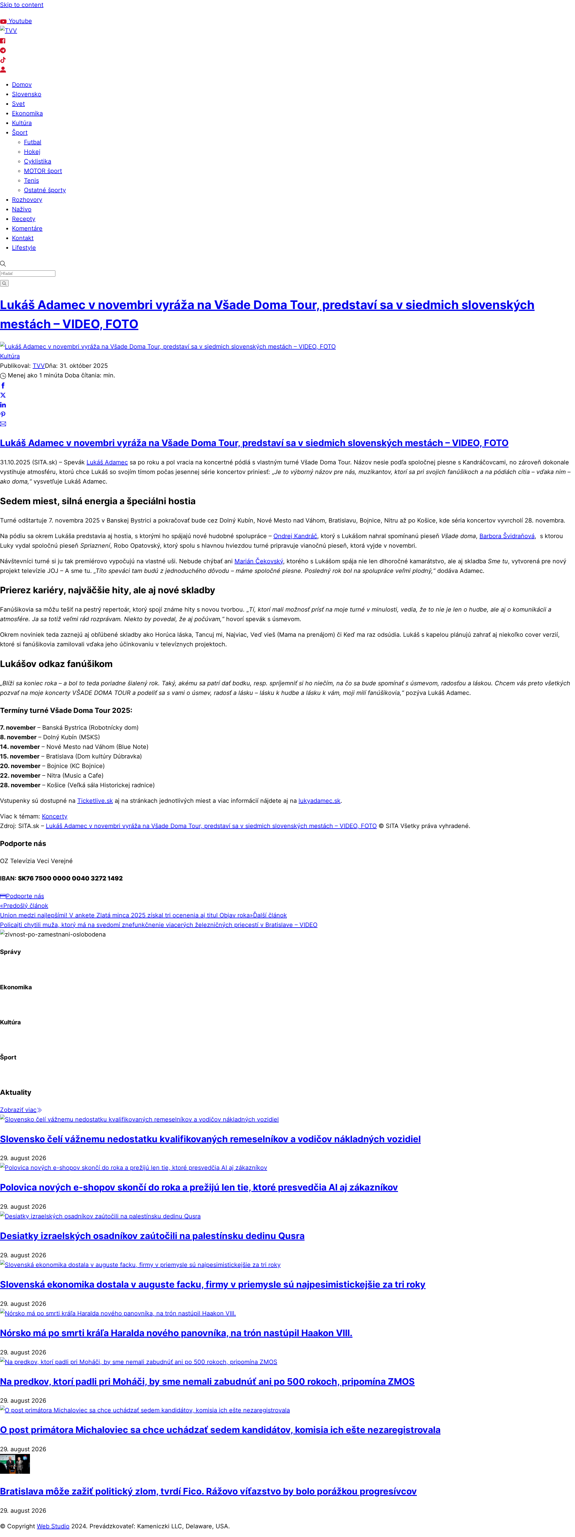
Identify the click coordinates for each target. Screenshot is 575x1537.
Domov (22, 84)
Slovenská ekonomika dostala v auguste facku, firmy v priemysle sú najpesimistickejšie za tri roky (213, 1284)
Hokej (32, 151)
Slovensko (26, 94)
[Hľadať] (4, 283)
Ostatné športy (45, 190)
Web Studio (53, 1526)
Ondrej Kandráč (295, 536)
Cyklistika (37, 161)
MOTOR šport (43, 170)
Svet (18, 103)
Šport (20, 132)
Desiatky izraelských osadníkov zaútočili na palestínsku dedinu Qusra (152, 1235)
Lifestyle (24, 247)
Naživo (21, 209)
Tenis (31, 180)
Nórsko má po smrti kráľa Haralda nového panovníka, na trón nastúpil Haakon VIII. (176, 1332)
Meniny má (71, 12)
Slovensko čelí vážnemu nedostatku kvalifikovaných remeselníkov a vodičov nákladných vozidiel (210, 1138)
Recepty (23, 218)
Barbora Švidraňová (507, 536)
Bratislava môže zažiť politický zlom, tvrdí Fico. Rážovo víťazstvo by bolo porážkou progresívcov (208, 1491)
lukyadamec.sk (320, 800)
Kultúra (22, 123)
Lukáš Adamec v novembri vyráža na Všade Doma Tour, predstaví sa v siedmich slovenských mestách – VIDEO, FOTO (254, 442)
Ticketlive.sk (95, 800)
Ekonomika (27, 113)
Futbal (32, 142)
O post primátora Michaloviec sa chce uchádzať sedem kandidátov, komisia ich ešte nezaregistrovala (220, 1429)
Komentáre (27, 228)
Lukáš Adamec (107, 462)
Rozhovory (27, 199)
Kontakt (23, 238)
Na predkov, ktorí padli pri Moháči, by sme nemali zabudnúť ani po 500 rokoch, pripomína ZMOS (207, 1381)
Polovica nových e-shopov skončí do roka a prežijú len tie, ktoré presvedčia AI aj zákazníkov (199, 1187)
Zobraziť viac (18, 1109)
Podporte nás (25, 896)
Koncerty (54, 816)
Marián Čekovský (258, 561)
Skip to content (21, 4)
